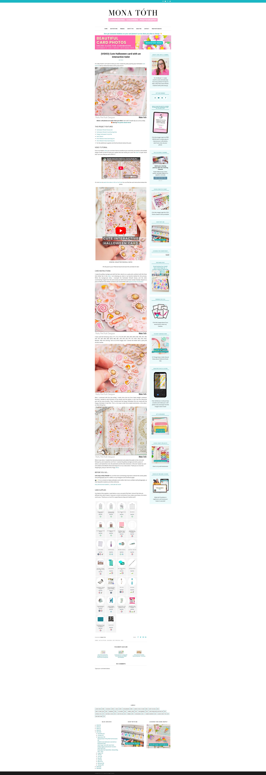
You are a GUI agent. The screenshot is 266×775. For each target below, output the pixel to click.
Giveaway (108, 708)
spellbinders (126, 708)
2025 (97, 727)
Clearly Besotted (162, 713)
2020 (97, 766)
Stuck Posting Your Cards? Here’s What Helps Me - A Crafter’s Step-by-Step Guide (160, 268)
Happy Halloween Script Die (104, 134)
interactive (98, 713)
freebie (129, 713)
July (99, 754)
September (100, 737)
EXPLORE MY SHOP (116, 484)
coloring (120, 711)
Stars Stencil (100, 136)
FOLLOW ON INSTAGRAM (102, 484)
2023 (97, 728)
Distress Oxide (109, 713)
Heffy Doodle (152, 708)
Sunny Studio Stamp (139, 708)
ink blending (142, 711)
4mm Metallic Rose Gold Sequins (106, 141)
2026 (97, 725)
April (99, 760)
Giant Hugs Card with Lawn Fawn (106, 745)
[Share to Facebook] (138, 637)
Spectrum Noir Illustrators (136, 281)
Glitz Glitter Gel (102, 640)
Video (122, 640)
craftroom (120, 713)
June (99, 756)
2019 (97, 768)
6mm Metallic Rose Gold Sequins (106, 138)
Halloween (109, 640)
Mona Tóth (101, 773)
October (100, 735)
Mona (117, 467)
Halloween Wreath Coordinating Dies (107, 132)
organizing (138, 713)
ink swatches (99, 716)
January (100, 765)
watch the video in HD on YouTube (112, 182)
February (100, 763)
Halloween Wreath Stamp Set (104, 130)
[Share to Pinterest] (143, 637)
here (100, 182)
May (99, 758)
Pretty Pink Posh (116, 640)
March (99, 761)
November (100, 733)
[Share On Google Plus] (146, 637)
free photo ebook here (123, 122)
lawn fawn (98, 708)
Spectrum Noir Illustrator (156, 711)
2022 (97, 730)
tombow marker (149, 713)
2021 (97, 732)
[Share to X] (140, 637)
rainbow (111, 711)
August (99, 753)
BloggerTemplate (111, 773)
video (105, 150)
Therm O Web (131, 711)
